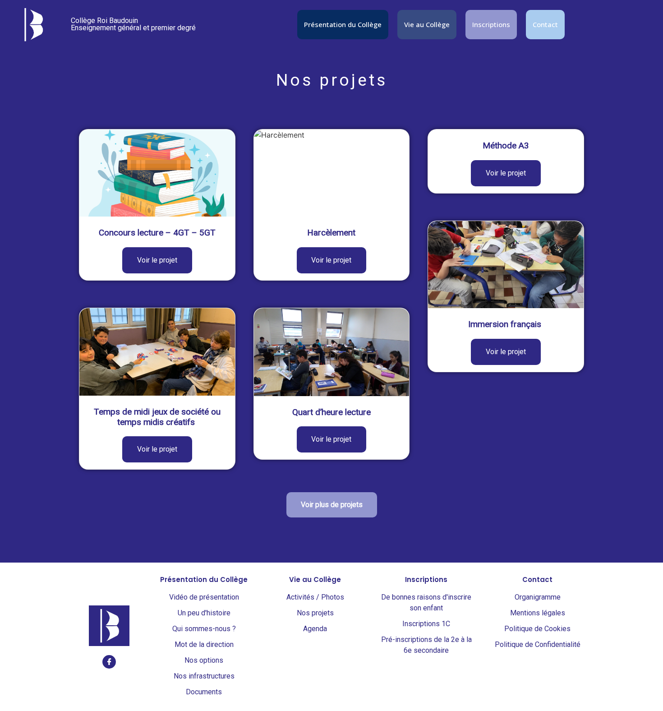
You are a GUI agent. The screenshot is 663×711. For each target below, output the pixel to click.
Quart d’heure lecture (331, 412)
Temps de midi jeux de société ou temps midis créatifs (157, 416)
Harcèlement (331, 232)
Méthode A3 (506, 145)
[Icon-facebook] (109, 662)
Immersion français (505, 324)
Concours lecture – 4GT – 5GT (157, 232)
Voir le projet (157, 260)
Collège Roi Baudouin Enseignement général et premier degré (133, 24)
